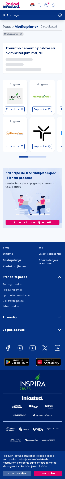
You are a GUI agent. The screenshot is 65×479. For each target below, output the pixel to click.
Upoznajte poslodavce (16, 295)
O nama (8, 254)
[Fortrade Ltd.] (45, 134)
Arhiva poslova (11, 306)
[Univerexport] (18, 97)
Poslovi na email (12, 290)
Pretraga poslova (13, 284)
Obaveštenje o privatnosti (48, 261)
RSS (40, 247)
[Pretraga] (39, 5)
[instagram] (20, 348)
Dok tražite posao (13, 301)
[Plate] (46, 5)
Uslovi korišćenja (49, 254)
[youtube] (32, 348)
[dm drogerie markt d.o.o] (45, 97)
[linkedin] (57, 348)
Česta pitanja (12, 260)
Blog (6, 247)
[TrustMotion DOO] (18, 134)
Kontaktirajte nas (14, 266)
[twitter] (44, 348)
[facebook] (7, 348)
